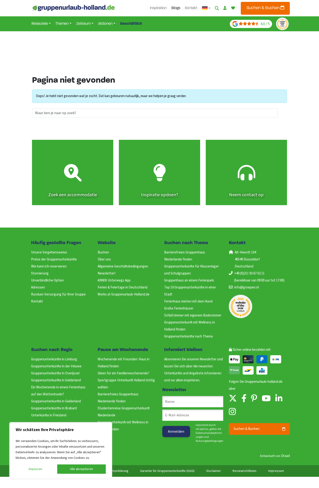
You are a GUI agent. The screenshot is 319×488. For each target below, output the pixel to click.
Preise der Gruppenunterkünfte (54, 259)
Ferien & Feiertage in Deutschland (122, 287)
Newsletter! (106, 273)
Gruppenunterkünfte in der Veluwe (56, 366)
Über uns (104, 259)
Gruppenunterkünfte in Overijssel (55, 373)
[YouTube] (266, 398)
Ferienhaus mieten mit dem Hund (188, 301)
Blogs (175, 8)
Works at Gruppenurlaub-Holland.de (123, 294)
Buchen (103, 252)
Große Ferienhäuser (178, 308)
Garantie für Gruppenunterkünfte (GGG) (167, 471)
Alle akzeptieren (81, 469)
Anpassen (35, 469)
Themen (62, 24)
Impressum (276, 471)
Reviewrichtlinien (244, 471)
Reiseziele (40, 24)
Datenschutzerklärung (113, 471)
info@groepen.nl (246, 287)
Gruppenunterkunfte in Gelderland (56, 380)
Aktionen (105, 24)
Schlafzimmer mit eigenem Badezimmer (192, 315)
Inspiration (158, 8)
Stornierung (40, 273)
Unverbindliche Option (47, 280)
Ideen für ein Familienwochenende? (123, 373)
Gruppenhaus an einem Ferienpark (189, 280)
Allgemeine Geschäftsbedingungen (123, 266)
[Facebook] (243, 398)
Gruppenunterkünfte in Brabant (54, 408)
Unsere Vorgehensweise (49, 252)
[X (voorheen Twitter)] (233, 398)
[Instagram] (232, 412)
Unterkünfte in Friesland (48, 415)
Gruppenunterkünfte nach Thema (188, 336)
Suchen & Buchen (263, 8)
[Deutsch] (206, 8)
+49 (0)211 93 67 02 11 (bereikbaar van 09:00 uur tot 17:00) (259, 277)
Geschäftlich (131, 24)
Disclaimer (213, 471)
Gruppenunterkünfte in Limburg (54, 359)
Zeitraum (83, 24)
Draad (285, 455)
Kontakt (191, 8)
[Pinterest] (254, 398)
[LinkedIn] (278, 398)
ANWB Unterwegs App (114, 280)
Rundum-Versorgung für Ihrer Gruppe (58, 294)
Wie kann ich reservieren (49, 266)
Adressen (38, 287)
